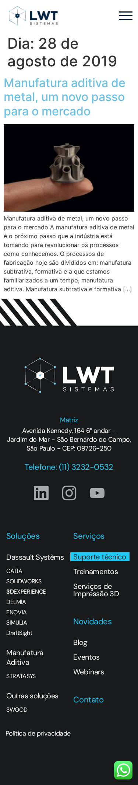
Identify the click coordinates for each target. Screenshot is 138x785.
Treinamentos (95, 571)
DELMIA (16, 602)
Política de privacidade (38, 733)
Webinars (88, 671)
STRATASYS (21, 676)
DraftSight (19, 633)
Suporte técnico (99, 556)
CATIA (14, 571)
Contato (88, 699)
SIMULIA (16, 622)
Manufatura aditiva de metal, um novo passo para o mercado (64, 97)
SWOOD (16, 709)
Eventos (86, 657)
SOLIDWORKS (24, 581)
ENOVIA (16, 612)
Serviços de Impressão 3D (96, 590)
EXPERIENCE (26, 591)
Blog (80, 642)
